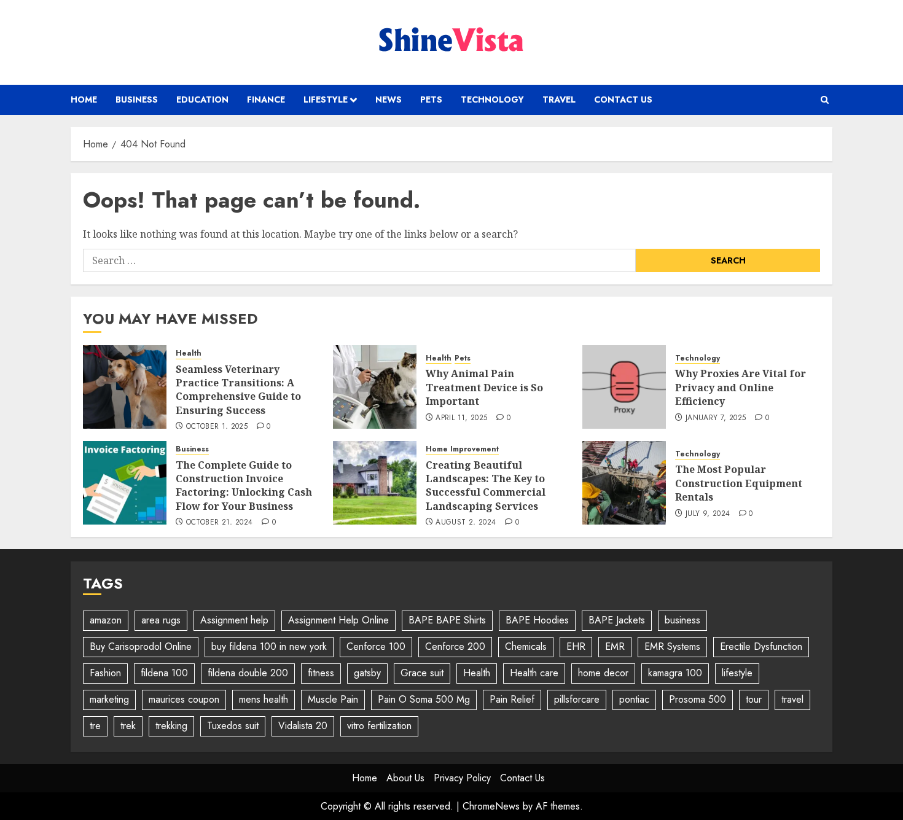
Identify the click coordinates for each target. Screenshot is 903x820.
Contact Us (623, 99)
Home (84, 99)
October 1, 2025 (217, 427)
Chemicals (526, 646)
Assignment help (234, 620)
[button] (824, 100)
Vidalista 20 (302, 726)
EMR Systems (672, 646)
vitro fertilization (379, 726)
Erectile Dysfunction (761, 646)
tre (95, 726)
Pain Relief (512, 699)
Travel (559, 99)
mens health (263, 699)
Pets (431, 99)
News (388, 99)
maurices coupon (184, 699)
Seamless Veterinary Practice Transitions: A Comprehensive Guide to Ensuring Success (238, 389)
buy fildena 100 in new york (269, 646)
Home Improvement (462, 449)
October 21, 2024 (219, 523)
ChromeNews (491, 806)
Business (136, 99)
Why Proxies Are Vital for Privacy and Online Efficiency (740, 387)
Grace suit (422, 673)
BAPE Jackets (616, 620)
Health (188, 353)
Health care (534, 673)
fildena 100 (164, 673)
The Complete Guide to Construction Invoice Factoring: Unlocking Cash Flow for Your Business (244, 485)
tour (754, 699)
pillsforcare (577, 699)
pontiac (634, 699)
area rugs (161, 620)
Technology (492, 99)
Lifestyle (325, 99)
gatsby (367, 673)
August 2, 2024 (466, 523)
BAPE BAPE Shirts (447, 620)
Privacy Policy (462, 778)
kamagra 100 (675, 673)
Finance (266, 99)
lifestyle (737, 673)
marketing (109, 699)
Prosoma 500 (697, 699)
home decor (603, 673)
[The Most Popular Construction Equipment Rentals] (624, 483)
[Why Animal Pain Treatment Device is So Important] (374, 387)
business (682, 620)
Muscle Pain (333, 699)
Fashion (105, 673)
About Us (405, 778)
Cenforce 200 (455, 646)
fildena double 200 (248, 673)
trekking (171, 726)
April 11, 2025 (461, 418)
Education (202, 99)
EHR (575, 646)
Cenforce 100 (375, 646)
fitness (321, 673)
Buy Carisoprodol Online (141, 646)
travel (792, 699)
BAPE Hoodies (537, 620)
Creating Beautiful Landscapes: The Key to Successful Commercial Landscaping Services (485, 485)
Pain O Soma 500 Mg (424, 699)
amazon (106, 620)
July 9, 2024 (708, 514)
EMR (615, 646)
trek (128, 726)
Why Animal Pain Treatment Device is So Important (484, 387)
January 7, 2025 (716, 418)
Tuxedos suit (233, 726)
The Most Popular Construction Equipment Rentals (738, 483)
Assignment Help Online (338, 620)
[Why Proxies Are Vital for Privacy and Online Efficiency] (624, 387)
